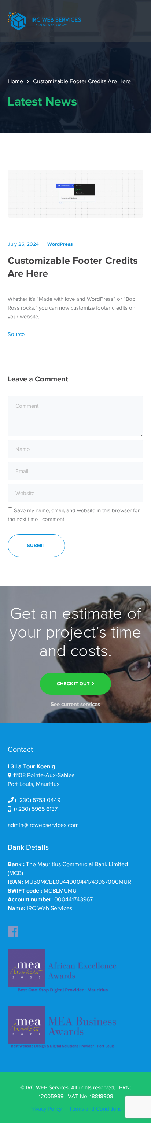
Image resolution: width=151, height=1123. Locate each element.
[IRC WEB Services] (44, 20)
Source (16, 334)
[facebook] (13, 929)
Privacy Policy (45, 1109)
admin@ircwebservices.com (43, 825)
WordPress (60, 244)
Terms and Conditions (95, 1109)
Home (15, 81)
